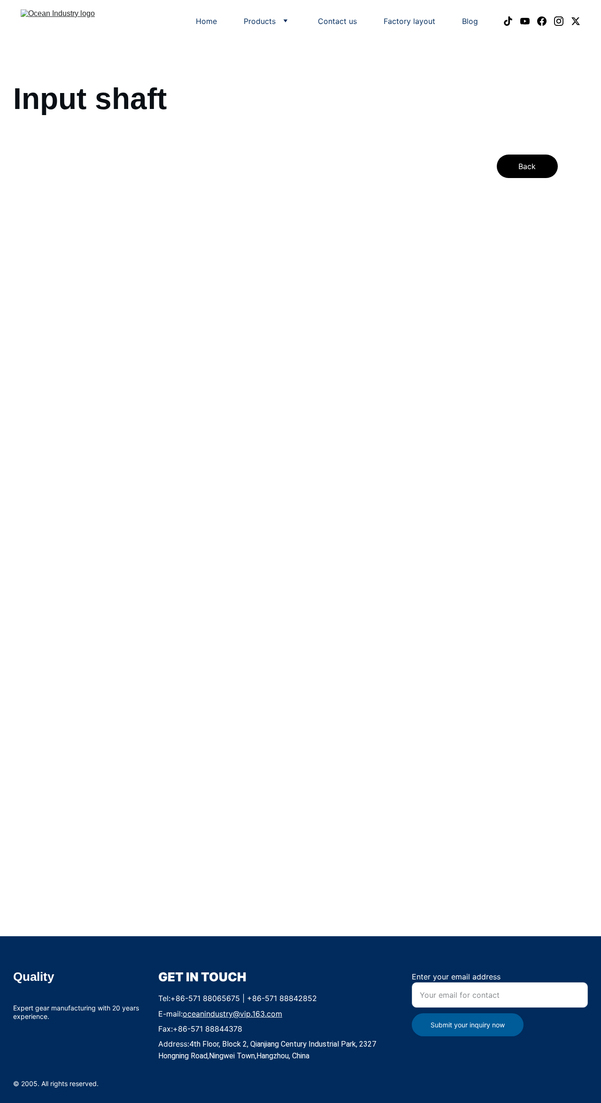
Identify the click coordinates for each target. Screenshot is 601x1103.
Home (206, 21)
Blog (470, 21)
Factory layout (409, 21)
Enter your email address (456, 976)
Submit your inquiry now (468, 1025)
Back (527, 166)
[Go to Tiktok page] (511, 21)
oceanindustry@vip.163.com (232, 1013)
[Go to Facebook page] (545, 21)
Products (260, 21)
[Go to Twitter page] (575, 21)
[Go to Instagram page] (562, 21)
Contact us (337, 21)
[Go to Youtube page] (528, 21)
